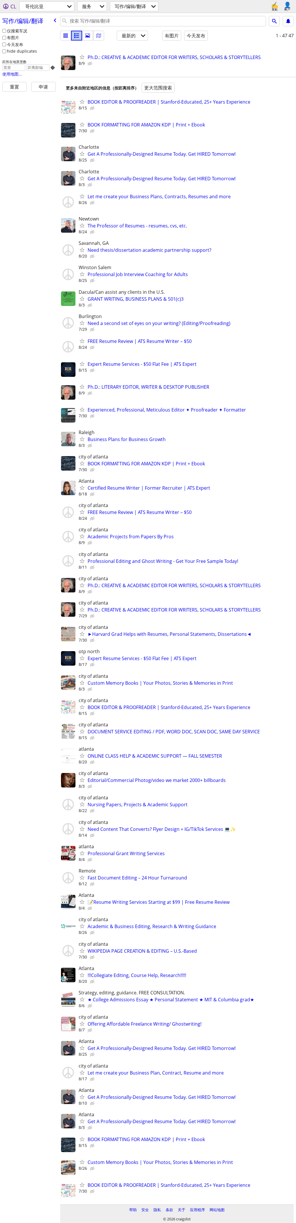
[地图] (98, 36)
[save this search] (288, 21)
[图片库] (87, 36)
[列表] (65, 36)
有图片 (13, 37)
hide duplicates (22, 51)
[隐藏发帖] (90, 63)
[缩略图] (76, 36)
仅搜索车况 (17, 31)
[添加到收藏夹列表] (82, 57)
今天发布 (15, 44)
